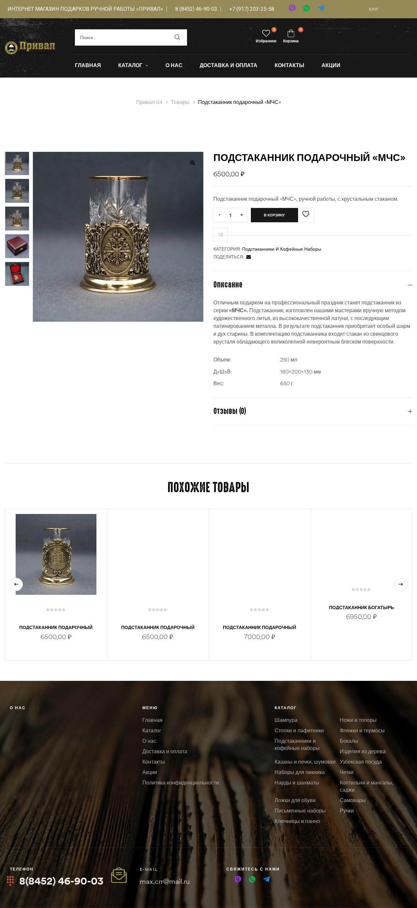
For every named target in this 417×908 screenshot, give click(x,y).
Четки (346, 772)
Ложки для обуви (295, 800)
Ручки (347, 810)
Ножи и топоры (358, 720)
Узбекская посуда (361, 761)
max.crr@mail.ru (165, 881)
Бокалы (349, 741)
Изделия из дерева (363, 751)
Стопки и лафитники (299, 730)
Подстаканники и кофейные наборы (281, 249)
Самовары (353, 800)
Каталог (151, 730)
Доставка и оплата (164, 751)
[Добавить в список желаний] (307, 215)
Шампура (286, 720)
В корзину (274, 215)
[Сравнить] (220, 234)
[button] (192, 162)
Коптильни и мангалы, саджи (366, 786)
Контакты (153, 761)
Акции (149, 772)
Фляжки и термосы (362, 730)
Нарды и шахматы (297, 782)
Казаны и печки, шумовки (305, 761)
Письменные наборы (300, 810)
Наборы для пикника (300, 772)
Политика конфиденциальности (180, 782)
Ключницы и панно (297, 821)
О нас (18, 707)
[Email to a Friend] (248, 257)
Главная (152, 720)
